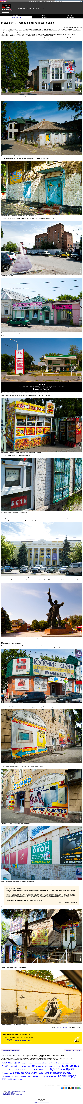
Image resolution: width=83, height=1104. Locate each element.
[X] (69, 1088)
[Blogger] (71, 1088)
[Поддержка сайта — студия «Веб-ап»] (41, 1099)
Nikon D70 (8, 1039)
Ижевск (5, 1066)
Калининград (67, 1076)
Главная (3, 20)
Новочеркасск (70, 1065)
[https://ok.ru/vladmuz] (6, 9)
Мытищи (46, 1069)
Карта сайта (13, 1093)
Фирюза (20, 1079)
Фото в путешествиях (12, 20)
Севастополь (34, 1072)
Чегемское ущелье (11, 1062)
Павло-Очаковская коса (60, 1063)
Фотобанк (16, 15)
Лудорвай (13, 1066)
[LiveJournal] (73, 1088)
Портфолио (44, 17)
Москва (20, 1069)
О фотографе (5, 10)
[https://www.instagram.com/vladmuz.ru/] (10, 9)
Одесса (23, 518)
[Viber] (76, 1088)
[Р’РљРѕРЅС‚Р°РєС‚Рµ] (62, 1088)
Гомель (29, 1066)
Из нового (3, 1)
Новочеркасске (5, 12)
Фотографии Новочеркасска (72, 1050)
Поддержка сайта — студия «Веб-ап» (41, 1102)
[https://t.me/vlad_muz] (4, 9)
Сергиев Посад (4, 1069)
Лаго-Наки (6, 1079)
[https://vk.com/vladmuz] (2, 9)
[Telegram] (80, 1088)
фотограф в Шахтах (62, 1027)
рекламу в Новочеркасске (31, 906)
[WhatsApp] (78, 1088)
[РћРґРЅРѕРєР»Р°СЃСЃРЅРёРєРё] (64, 1088)
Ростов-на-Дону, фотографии (11, 1050)
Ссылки (69, 15)
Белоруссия (22, 1066)
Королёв (38, 1069)
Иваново (72, 1063)
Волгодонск (42, 1066)
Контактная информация (8, 1092)
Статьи (44, 15)
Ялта (62, 1069)
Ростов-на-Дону (54, 1066)
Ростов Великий (13, 1069)
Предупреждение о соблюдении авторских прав (12, 1094)
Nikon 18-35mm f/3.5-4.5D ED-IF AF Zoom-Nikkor (19, 1040)
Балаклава (18, 1073)
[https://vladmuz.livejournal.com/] (8, 9)
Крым (70, 1069)
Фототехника (70, 17)
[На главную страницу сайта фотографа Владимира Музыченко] (6, 6)
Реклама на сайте (6, 1093)
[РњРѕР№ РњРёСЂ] (66, 1088)
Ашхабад (15, 1079)
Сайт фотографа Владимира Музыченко (16, 1091)
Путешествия (16, 17)
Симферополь (6, 1073)
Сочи (34, 1066)
